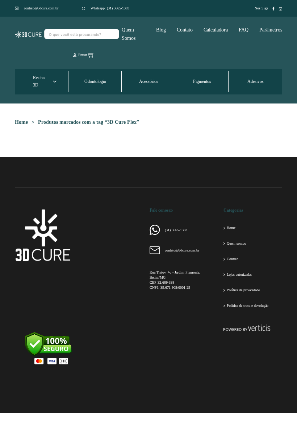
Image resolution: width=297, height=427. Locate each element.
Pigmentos (202, 81)
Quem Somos (128, 34)
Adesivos (255, 81)
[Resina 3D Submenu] (55, 81)
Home (21, 122)
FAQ (243, 30)
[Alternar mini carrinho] (91, 55)
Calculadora (216, 30)
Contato (185, 30)
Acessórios (148, 81)
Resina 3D (39, 81)
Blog (161, 30)
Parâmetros (270, 30)
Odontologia (95, 81)
